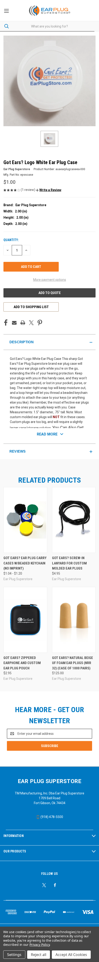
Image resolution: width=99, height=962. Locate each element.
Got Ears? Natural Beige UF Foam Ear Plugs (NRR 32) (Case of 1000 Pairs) (72, 663)
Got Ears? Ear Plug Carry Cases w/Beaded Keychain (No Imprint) (25, 563)
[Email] (14, 322)
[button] (48, 190)
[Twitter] (31, 322)
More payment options (49, 280)
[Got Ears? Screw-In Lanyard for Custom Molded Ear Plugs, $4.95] (74, 520)
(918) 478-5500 (51, 817)
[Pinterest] (40, 322)
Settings (14, 954)
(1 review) (28, 190)
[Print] (22, 322)
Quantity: (11, 240)
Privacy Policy (39, 944)
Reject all (38, 954)
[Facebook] (5, 322)
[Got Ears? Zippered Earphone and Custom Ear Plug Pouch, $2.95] (25, 620)
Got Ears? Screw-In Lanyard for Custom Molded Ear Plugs (69, 563)
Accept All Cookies (71, 954)
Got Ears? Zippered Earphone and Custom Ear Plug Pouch (22, 663)
